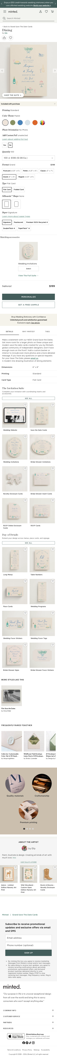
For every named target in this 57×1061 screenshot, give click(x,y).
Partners (7, 1022)
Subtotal (6, 286)
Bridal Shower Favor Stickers (42, 670)
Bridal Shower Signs (11, 670)
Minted (5, 915)
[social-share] (4, 38)
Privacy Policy (27, 1050)
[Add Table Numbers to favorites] (52, 549)
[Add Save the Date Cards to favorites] (52, 404)
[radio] (4, 145)
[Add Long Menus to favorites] (25, 549)
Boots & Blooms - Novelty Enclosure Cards (47, 887)
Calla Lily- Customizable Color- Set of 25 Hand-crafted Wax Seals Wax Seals (11, 755)
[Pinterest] (26, 1042)
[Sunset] (35, 122)
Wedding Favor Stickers (12, 638)
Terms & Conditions (14, 1050)
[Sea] (20, 122)
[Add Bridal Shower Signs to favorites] (25, 644)
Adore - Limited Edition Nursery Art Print (8, 887)
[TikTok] (30, 1042)
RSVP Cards (35, 526)
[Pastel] (5, 122)
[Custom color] (42, 122)
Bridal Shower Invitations (41, 462)
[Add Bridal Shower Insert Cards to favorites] (52, 468)
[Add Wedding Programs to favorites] (52, 581)
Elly (6, 33)
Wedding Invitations (11, 462)
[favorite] (10, 38)
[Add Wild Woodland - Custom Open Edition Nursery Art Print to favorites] (35, 867)
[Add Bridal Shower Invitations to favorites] (52, 436)
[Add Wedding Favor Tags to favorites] (52, 612)
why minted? (28, 332)
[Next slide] (55, 71)
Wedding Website (10, 430)
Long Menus (8, 575)
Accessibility (45, 1050)
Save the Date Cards (39, 430)
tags (47, 332)
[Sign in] (40, 11)
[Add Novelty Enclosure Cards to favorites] (25, 468)
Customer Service (11, 1016)
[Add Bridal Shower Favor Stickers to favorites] (52, 644)
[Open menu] (5, 11)
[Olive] (13, 122)
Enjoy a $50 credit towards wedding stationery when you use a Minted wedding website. (28, 3)
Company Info (9, 1010)
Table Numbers (36, 575)
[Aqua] (27, 122)
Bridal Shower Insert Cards (41, 494)
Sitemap (37, 1050)
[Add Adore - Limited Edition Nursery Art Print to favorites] (15, 867)
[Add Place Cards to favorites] (25, 581)
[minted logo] (13, 11)
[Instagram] (33, 1042)
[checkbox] (28, 268)
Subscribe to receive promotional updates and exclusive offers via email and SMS (28, 927)
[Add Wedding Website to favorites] (25, 404)
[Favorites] (46, 11)
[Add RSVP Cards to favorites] (52, 500)
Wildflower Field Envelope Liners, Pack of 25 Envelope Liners (33, 755)
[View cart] (52, 11)
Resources (8, 1028)
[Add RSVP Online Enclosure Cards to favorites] (25, 500)
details (9, 332)
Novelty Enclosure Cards (13, 494)
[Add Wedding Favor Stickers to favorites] (25, 612)
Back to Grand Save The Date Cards (18, 27)
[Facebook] (23, 1042)
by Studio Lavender (30, 758)
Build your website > (42, 5)
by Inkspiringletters (7, 758)
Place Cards (8, 606)
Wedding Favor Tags (39, 638)
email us (34, 358)
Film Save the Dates (8, 708)
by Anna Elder (6, 711)
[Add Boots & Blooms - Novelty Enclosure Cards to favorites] (54, 867)
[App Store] (16, 1036)
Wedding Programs (38, 606)
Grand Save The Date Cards (25, 915)
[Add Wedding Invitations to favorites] (25, 436)
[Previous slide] (2, 71)
